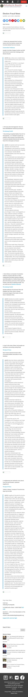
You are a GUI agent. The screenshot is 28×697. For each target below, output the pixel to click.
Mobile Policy (14, 693)
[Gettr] (12, 20)
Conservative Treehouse (9, 47)
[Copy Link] (21, 20)
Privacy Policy (8, 691)
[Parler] (15, 20)
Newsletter (17, 16)
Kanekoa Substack (16, 284)
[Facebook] (4, 20)
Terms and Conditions (17, 691)
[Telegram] (18, 20)
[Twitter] (7, 20)
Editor (5, 16)
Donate (24, 1)
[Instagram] (10, 20)
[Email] (24, 20)
